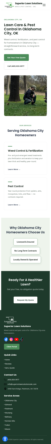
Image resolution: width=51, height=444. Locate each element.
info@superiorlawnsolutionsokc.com (22, 384)
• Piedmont (8, 409)
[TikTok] (22, 339)
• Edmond (8, 404)
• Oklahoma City (10, 400)
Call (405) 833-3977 (15, 66)
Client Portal (12, 346)
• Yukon (7, 425)
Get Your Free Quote (16, 57)
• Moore (7, 429)
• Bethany (8, 417)
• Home (7, 360)
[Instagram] (11, 339)
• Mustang (8, 413)
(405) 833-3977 (13, 379)
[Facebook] (6, 339)
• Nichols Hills (9, 421)
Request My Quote (25, 300)
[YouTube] (16, 339)
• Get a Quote (9, 368)
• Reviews (8, 364)
